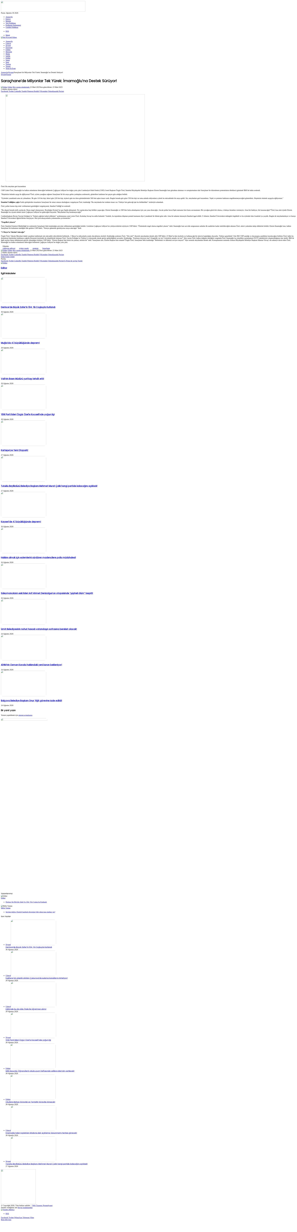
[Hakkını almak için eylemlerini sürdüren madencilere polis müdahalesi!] (23, 552)
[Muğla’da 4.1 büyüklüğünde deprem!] (23, 338)
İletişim (8, 21)
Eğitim (8, 50)
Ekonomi (9, 48)
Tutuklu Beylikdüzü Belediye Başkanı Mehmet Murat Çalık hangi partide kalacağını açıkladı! (49, 486)
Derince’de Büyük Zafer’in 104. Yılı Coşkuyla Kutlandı (28, 307)
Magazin (9, 52)
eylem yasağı (24, 248)
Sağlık (8, 56)
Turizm (8, 64)
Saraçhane (46, 248)
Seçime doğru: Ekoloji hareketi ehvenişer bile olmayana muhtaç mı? (30, 912)
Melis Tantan (5, 908)
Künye (8, 19)
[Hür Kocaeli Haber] (9, 37)
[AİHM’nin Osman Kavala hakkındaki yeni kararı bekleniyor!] (23, 660)
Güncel (8, 43)
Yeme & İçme (11, 68)
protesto (35, 248)
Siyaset (8, 46)
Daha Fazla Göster (8, 257)
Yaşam (8, 66)
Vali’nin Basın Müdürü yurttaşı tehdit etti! (22, 378)
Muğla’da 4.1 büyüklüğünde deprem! (20, 342)
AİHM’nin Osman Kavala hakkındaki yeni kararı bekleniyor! (31, 664)
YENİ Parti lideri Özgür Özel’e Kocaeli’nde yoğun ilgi (28, 414)
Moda (8, 54)
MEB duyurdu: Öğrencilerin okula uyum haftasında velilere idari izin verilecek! (40, 1071)
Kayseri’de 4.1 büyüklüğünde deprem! (21, 521)
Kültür (8, 58)
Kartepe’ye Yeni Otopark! (14, 450)
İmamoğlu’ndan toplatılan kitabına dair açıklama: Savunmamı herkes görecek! (41, 1133)
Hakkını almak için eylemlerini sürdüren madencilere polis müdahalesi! (38, 557)
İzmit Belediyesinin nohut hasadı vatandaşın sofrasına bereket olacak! (39, 629)
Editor (10, 87)
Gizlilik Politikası (12, 27)
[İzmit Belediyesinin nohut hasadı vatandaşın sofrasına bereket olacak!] (23, 624)
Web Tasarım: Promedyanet (42, 1205)
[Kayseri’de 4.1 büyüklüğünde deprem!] (23, 517)
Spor (7, 62)
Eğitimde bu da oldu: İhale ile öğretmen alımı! (26, 1009)
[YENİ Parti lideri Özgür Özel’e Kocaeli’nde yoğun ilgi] (23, 409)
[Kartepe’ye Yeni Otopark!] (23, 445)
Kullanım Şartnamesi (13, 25)
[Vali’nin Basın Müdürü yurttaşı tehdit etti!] (23, 374)
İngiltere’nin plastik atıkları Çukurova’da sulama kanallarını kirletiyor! (37, 978)
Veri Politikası (11, 23)
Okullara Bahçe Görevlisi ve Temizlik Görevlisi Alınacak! (30, 1102)
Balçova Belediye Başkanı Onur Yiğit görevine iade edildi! (31, 700)
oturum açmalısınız (25, 715)
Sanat (8, 60)
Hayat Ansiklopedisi (25, 1208)
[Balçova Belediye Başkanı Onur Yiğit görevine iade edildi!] (23, 696)
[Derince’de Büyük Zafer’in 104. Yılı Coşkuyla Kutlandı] (23, 302)
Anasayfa (9, 17)
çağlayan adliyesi (9, 248)
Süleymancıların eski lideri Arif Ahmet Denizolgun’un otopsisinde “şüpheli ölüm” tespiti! (47, 593)
